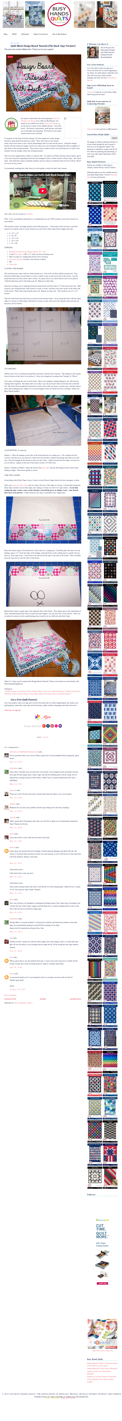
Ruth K (12, 847)
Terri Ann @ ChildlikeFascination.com (24, 752)
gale (11, 938)
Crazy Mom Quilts (36, 694)
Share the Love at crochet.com (102, 1351)
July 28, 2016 (16, 967)
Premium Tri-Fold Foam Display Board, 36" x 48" (27, 252)
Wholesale (25, 34)
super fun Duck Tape (20, 485)
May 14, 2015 (16, 762)
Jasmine (13, 804)
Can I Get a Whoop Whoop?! (54, 691)
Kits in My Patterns (59, 34)
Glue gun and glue (16, 259)
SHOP (14, 34)
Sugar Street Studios (68, 1398)
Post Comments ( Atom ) (23, 1003)
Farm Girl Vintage (51, 123)
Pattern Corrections (41, 34)
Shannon (13, 790)
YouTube (29, 214)
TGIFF (7, 691)
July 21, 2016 (16, 951)
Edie (11, 957)
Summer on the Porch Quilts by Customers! (101, 1376)
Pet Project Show (51, 694)
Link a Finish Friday (34, 691)
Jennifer (13, 817)
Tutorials (45, 737)
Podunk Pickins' (64, 694)
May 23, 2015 (16, 932)
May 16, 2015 (16, 841)
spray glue (45, 468)
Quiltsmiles (14, 768)
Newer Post (10, 999)
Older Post (75, 999)
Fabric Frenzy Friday (20, 694)
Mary (12, 899)
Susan (12, 834)
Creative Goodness (19, 691)
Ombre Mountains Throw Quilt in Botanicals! (102, 1368)
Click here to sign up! (12, 710)
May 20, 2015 (16, 912)
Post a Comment (10, 995)
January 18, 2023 (17, 989)
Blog (5, 34)
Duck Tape (18, 254)
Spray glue (13, 264)
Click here (90, 92)
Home (43, 999)
